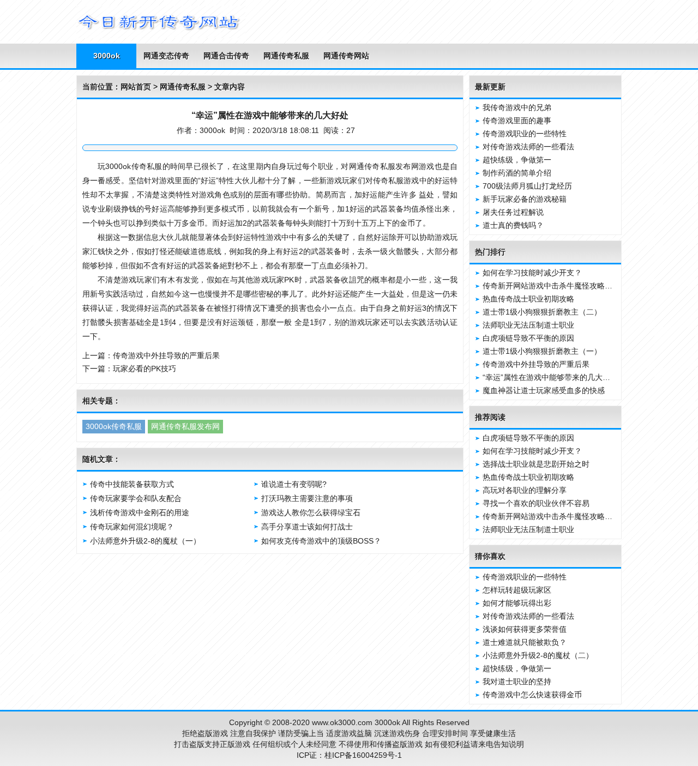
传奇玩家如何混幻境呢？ (132, 526)
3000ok (106, 55)
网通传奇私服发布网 (185, 426)
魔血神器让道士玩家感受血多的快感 (544, 390)
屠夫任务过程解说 (513, 212)
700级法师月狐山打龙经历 (527, 186)
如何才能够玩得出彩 (517, 603)
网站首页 (136, 86)
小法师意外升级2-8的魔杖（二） (538, 655)
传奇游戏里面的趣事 (517, 120)
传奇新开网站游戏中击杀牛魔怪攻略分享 (551, 285)
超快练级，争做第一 (517, 159)
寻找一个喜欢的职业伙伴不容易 (536, 503)
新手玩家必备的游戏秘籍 (525, 199)
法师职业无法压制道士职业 (528, 325)
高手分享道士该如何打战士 (307, 526)
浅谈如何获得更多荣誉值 (525, 629)
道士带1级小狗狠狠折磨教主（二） (542, 311)
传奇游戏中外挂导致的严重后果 (166, 355)
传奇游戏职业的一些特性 (525, 133)
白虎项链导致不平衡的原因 (528, 338)
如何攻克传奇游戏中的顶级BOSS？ (321, 540)
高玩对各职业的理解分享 (525, 490)
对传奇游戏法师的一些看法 (528, 146)
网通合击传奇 (226, 55)
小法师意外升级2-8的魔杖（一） (145, 540)
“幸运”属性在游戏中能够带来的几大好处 (550, 377)
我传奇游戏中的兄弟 (517, 107)
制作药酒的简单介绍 (517, 172)
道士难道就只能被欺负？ (525, 642)
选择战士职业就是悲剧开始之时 (536, 464)
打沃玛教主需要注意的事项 (307, 498)
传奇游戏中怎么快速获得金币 (532, 694)
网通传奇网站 (346, 55)
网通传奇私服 (286, 55)
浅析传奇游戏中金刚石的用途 (139, 512)
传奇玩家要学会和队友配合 (136, 498)
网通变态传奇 (166, 55)
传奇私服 (146, 166)
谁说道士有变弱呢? (294, 484)
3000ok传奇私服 (114, 426)
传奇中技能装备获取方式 (132, 484)
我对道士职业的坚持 (517, 681)
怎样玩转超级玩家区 (517, 590)
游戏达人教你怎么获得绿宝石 (310, 512)
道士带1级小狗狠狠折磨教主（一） (542, 351)
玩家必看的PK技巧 (144, 368)
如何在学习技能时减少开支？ (532, 272)
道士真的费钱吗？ (513, 225)
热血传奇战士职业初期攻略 (528, 298)
